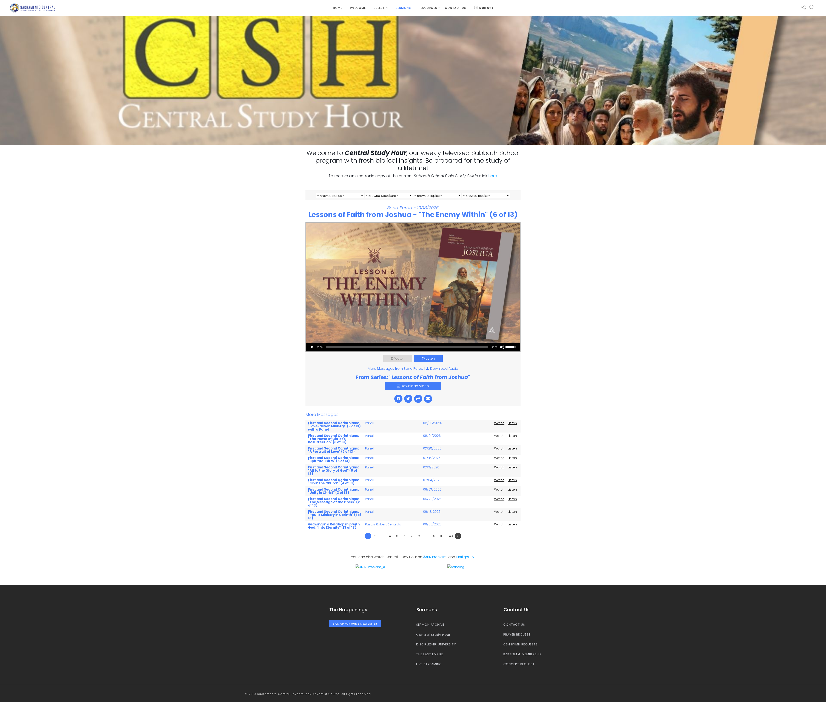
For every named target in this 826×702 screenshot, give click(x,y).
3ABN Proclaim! (435, 556)
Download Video (415, 385)
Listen (430, 358)
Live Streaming (429, 664)
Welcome (358, 8)
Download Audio (444, 368)
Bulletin (381, 8)
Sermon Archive (430, 624)
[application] (413, 347)
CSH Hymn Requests (520, 644)
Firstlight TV (465, 556)
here (492, 176)
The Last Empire (429, 654)
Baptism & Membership (522, 654)
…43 (450, 536)
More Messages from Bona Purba (395, 368)
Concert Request (519, 664)
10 (433, 536)
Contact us (455, 8)
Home (337, 8)
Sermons (403, 8)
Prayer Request (517, 634)
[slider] (407, 347)
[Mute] (502, 347)
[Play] (312, 347)
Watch (399, 358)
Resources (428, 8)
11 (441, 536)
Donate (486, 8)
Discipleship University (436, 644)
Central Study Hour (433, 634)
